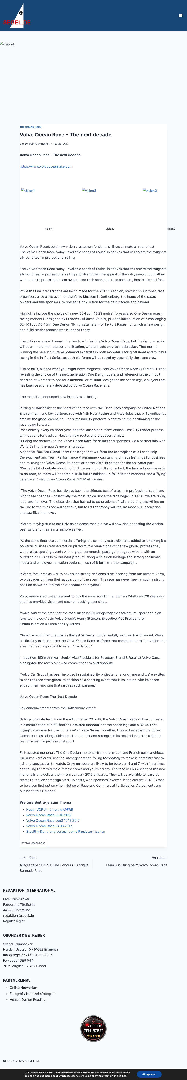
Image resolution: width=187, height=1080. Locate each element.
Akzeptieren (149, 1074)
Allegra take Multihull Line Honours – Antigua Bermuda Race (54, 864)
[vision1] (49, 207)
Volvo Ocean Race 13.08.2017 (49, 826)
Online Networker (23, 988)
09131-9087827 (40, 955)
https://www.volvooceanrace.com (46, 166)
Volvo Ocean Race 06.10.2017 (48, 815)
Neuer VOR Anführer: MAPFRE (49, 809)
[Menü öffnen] (180, 15)
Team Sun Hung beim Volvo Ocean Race (136, 861)
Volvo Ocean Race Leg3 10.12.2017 (53, 820)
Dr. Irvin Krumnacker (37, 143)
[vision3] (110, 207)
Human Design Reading (28, 999)
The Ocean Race (30, 127)
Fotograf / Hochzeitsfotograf (32, 994)
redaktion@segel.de (18, 915)
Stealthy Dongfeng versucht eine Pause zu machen (65, 831)
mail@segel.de (14, 955)
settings (121, 1076)
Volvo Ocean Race (33, 842)
